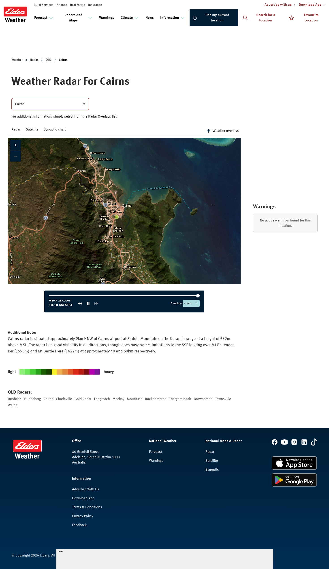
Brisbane (14, 399)
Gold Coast (83, 399)
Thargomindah (180, 399)
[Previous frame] (79, 303)
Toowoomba (203, 399)
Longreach (102, 399)
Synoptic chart (55, 129)
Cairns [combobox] (20, 104)
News (149, 18)
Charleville (64, 399)
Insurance (95, 4)
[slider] (63, 295)
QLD (48, 59)
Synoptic (212, 470)
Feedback (79, 525)
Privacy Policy (82, 516)
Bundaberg (32, 399)
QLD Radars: (20, 392)
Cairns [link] (63, 59)
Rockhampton (156, 399)
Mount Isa (134, 399)
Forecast (155, 452)
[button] (15, 145)
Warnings (106, 18)
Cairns (48, 399)
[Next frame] (95, 303)
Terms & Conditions (87, 507)
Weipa (12, 405)
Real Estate (77, 4)
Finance (61, 4)
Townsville (223, 399)
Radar (34, 59)
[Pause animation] (87, 303)
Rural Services (43, 4)
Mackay (118, 399)
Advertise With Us (85, 489)
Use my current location (217, 17)
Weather (17, 59)
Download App (83, 498)
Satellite (32, 129)
